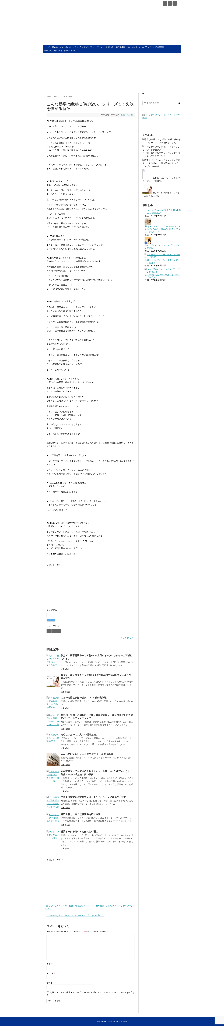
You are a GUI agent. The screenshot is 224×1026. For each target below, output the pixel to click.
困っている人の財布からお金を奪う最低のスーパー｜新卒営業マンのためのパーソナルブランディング (90, 907)
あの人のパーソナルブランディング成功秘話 (146, 47)
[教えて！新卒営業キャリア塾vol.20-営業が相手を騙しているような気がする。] (53, 680)
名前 (50, 964)
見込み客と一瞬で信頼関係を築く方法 (80, 814)
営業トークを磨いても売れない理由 (79, 831)
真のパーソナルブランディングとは (79, 47)
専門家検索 (120, 47)
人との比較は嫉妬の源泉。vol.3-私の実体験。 (85, 697)
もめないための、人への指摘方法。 (79, 734)
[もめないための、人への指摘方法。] (53, 739)
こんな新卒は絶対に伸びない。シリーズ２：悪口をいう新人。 (75, 915)
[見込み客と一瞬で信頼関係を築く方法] (53, 819)
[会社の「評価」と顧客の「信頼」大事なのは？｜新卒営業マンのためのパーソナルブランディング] (53, 720)
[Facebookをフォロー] (165, 3)
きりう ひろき (126, 638)
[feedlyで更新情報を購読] (170, 3)
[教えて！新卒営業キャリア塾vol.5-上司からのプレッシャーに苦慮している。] (53, 660)
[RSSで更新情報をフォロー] (175, 3)
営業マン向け (127, 115)
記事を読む (65, 669)
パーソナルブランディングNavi (75, 4)
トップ (47, 47)
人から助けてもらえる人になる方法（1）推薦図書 (87, 754)
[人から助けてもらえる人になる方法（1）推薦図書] (53, 759)
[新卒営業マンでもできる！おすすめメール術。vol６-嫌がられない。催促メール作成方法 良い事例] (53, 776)
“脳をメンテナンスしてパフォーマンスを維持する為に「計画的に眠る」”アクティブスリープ (162, 229)
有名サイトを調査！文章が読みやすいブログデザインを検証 (161, 163)
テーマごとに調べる (105, 47)
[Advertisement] (112, 73)
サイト (50, 983)
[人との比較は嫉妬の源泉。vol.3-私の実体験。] (53, 702)
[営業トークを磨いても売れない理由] (53, 836)
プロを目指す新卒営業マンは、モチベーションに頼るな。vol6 (93, 797)
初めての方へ (57, 47)
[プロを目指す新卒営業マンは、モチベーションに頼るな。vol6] (53, 802)
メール (51, 973)
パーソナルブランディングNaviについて (60, 51)
